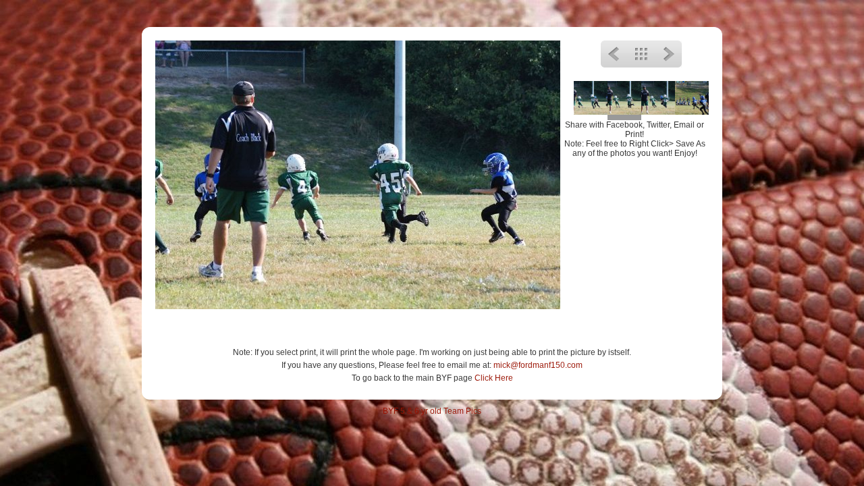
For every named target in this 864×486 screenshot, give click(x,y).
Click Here (494, 378)
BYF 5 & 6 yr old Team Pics (432, 411)
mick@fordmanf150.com (538, 365)
